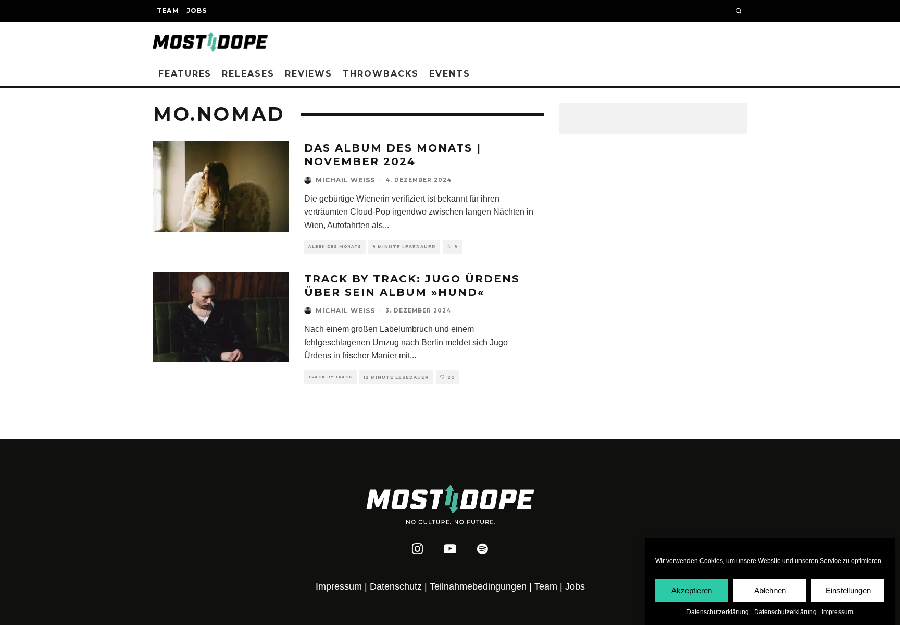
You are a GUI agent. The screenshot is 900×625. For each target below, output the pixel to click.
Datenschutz (396, 586)
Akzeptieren (691, 589)
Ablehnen (770, 589)
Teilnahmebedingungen (478, 586)
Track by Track (330, 376)
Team (168, 11)
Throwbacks (381, 74)
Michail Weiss (345, 180)
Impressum (837, 612)
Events (449, 74)
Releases (248, 74)
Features (184, 74)
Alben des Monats (334, 246)
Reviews (308, 74)
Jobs (196, 11)
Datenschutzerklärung (717, 612)
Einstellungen (848, 589)
